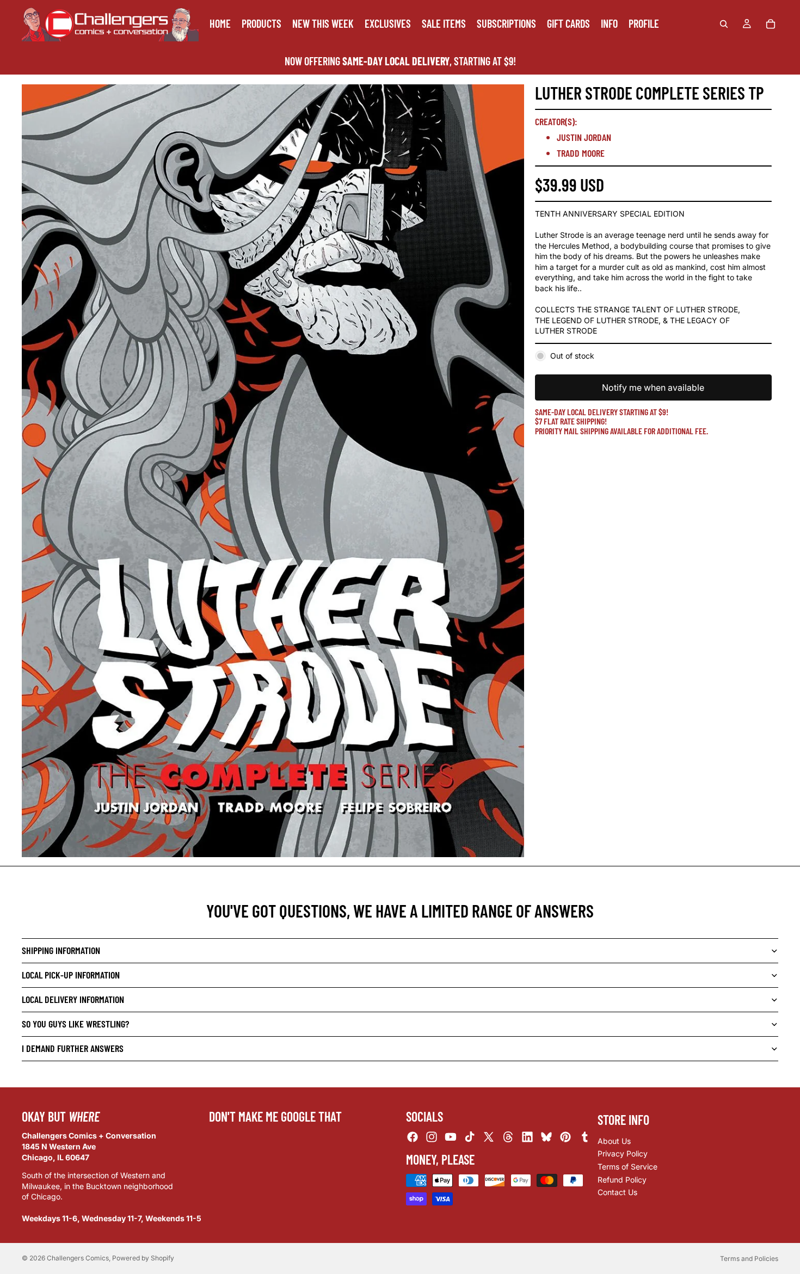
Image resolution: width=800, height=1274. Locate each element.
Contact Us (617, 1192)
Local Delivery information (73, 999)
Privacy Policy (623, 1153)
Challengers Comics (78, 1258)
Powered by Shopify (143, 1258)
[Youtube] (450, 1136)
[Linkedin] (527, 1136)
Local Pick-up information (71, 975)
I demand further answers (73, 1048)
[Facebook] (412, 1136)
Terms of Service (627, 1166)
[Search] (724, 24)
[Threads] (508, 1136)
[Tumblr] (584, 1136)
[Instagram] (431, 1136)
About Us (614, 1141)
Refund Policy (622, 1179)
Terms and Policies (749, 1258)
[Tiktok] (469, 1136)
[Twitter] (488, 1136)
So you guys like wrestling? (75, 1024)
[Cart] (771, 24)
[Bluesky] (546, 1136)
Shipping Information (61, 950)
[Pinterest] (565, 1136)
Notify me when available (653, 387)
